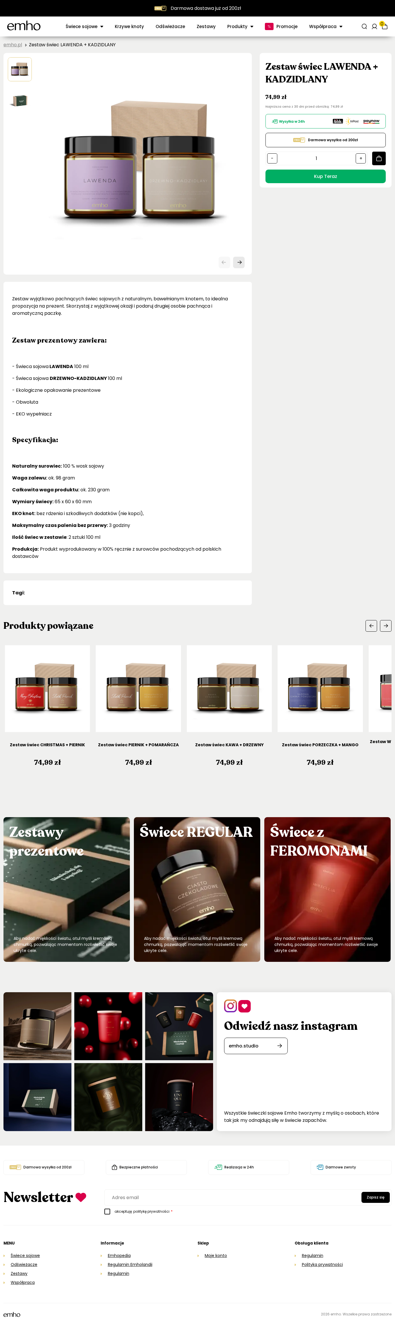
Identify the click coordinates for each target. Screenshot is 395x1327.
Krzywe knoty (129, 26)
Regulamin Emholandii (130, 1264)
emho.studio (244, 1046)
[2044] (379, 158)
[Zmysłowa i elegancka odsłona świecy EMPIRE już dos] (179, 1097)
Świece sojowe (81, 26)
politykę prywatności (151, 1211)
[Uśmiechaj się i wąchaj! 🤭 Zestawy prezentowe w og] (37, 1097)
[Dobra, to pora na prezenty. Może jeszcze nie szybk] (179, 1026)
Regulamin (118, 1273)
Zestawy (206, 26)
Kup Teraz (325, 176)
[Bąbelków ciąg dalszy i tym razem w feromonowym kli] (108, 1026)
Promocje (287, 26)
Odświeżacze (170, 26)
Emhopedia (119, 1255)
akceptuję (144, 1211)
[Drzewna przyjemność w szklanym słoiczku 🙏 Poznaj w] (37, 1026)
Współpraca (23, 1282)
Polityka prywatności (322, 1264)
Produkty (237, 26)
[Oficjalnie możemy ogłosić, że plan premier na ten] (108, 1097)
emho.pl (12, 44)
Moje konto (216, 1255)
